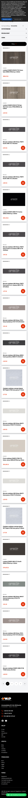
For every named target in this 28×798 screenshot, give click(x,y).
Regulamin (18, 791)
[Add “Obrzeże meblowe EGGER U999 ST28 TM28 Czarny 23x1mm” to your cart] (23, 674)
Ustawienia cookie (17, 19)
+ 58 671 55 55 (8, 713)
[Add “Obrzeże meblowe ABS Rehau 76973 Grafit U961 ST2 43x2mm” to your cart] (23, 148)
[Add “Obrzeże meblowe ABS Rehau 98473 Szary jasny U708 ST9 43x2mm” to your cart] (23, 429)
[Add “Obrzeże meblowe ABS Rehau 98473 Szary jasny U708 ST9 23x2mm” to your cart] (23, 499)
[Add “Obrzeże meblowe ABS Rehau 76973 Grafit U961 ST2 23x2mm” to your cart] (23, 183)
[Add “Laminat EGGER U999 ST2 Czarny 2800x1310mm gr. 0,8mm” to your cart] (23, 218)
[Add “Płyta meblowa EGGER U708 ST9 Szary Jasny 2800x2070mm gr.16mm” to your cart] (23, 464)
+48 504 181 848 (8, 711)
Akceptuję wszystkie (7, 19)
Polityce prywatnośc (6, 16)
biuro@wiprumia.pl (9, 716)
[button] (16, 794)
